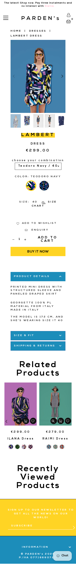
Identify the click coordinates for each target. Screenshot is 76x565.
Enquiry (39, 230)
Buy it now (38, 252)
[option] (38, 76)
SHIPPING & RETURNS (34, 346)
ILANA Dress (20, 439)
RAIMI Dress (55, 439)
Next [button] (62, 76)
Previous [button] (14, 76)
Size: (38, 204)
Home (16, 31)
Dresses (37, 31)
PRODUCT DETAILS (32, 276)
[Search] (12, 17)
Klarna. (49, 6)
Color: (38, 177)
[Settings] (68, 15)
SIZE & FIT (24, 335)
